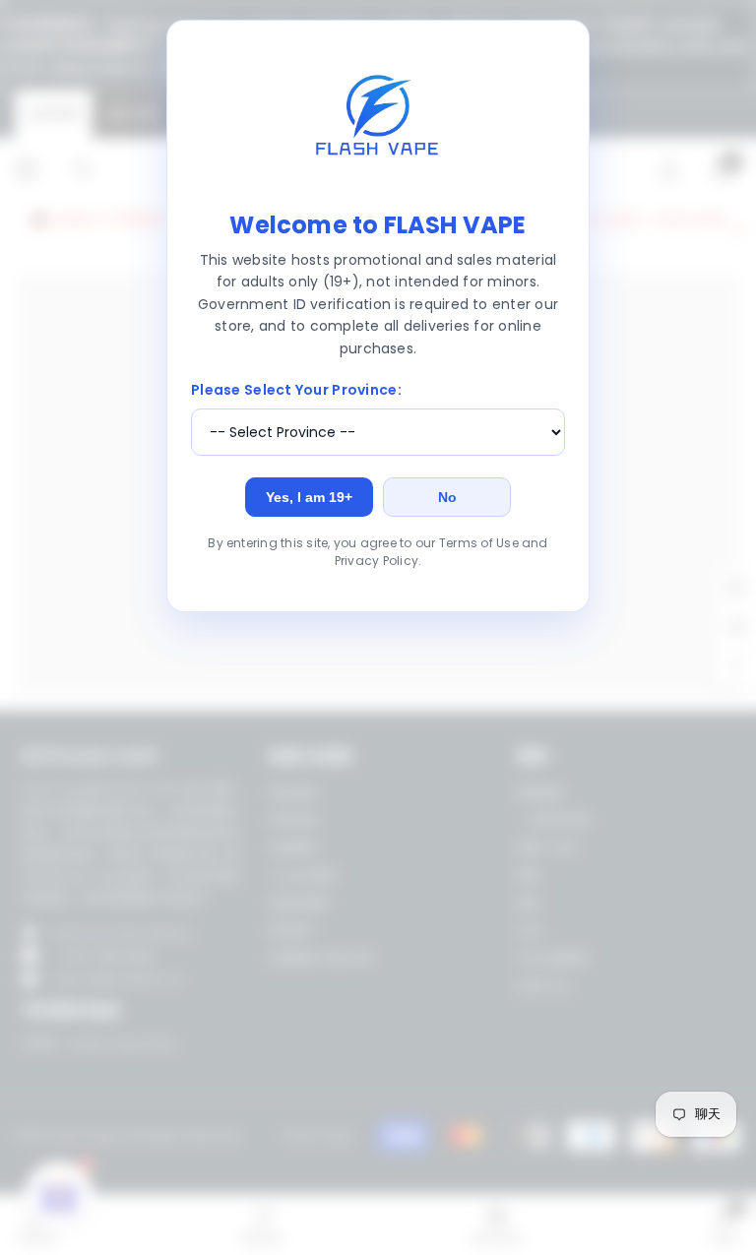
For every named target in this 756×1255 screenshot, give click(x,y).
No (447, 497)
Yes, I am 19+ (309, 497)
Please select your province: (296, 390)
